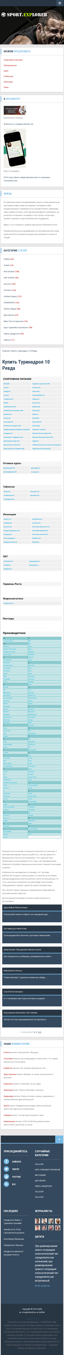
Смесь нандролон (12, 334)
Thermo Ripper (10, 309)
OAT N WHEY (9, 278)
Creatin (7, 265)
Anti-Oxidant (9, 271)
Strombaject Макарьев (14, 1239)
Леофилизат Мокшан (13, 1245)
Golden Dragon (10, 296)
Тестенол (8, 290)
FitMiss (7, 259)
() (39, 1032)
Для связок (9, 315)
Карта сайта (32, 1319)
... (43, 1032)
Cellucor (7, 340)
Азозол (7, 284)
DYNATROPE (9, 303)
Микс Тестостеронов (13, 321)
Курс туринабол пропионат (16, 327)
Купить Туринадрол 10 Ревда (24, 351)
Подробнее (9, 918)
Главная (6, 351)
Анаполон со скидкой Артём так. (19, 124)
